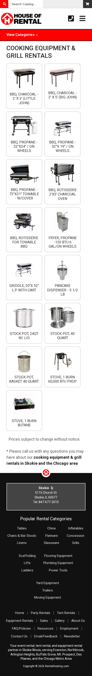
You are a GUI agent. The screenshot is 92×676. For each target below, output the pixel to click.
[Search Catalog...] (4, 4)
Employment (69, 628)
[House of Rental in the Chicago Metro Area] (9, 19)
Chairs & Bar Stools (21, 536)
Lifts (27, 563)
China (51, 528)
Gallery (60, 621)
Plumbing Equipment (58, 563)
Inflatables (75, 528)
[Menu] (82, 19)
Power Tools (58, 570)
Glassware (51, 543)
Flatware (51, 536)
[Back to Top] (46, 475)
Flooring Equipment (58, 556)
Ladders (27, 570)
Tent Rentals (66, 613)
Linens (22, 543)
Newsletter (72, 636)
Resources (45, 628)
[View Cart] (88, 4)
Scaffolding (27, 556)
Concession (75, 536)
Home (19, 613)
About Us (78, 621)
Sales (44, 621)
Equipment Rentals (19, 621)
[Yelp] (52, 488)
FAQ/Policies (21, 628)
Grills (75, 543)
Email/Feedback (45, 636)
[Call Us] (71, 19)
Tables (22, 528)
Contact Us (19, 636)
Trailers (47, 590)
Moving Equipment (47, 597)
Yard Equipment (47, 583)
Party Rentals (40, 613)
